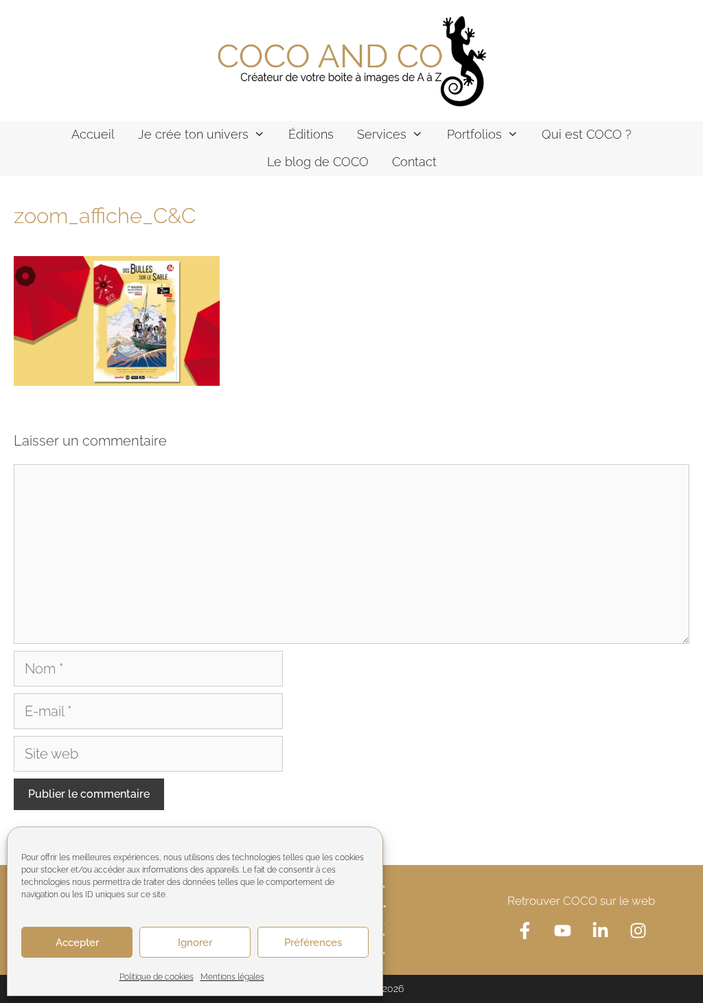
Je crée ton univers (193, 134)
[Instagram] (638, 930)
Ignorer (195, 942)
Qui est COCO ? (587, 134)
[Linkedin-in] (600, 930)
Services (381, 134)
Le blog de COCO (318, 161)
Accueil (93, 134)
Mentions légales (232, 977)
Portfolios (474, 134)
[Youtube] (562, 930)
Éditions (311, 134)
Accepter (77, 942)
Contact (414, 161)
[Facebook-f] (524, 930)
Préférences (313, 942)
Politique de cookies (156, 977)
